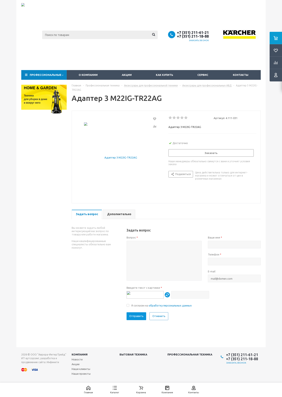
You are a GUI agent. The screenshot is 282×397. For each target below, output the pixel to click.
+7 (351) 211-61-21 (193, 32)
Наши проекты (81, 373)
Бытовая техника (133, 354)
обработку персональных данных (170, 305)
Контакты (240, 74)
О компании (88, 74)
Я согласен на (161, 305)
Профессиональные (45, 74)
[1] (170, 117)
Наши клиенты (81, 368)
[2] (174, 117)
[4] (182, 117)
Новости (77, 359)
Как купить (164, 74)
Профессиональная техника (189, 354)
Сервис (202, 74)
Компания (80, 354)
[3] (178, 117)
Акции (127, 74)
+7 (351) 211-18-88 (193, 36)
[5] (186, 117)
